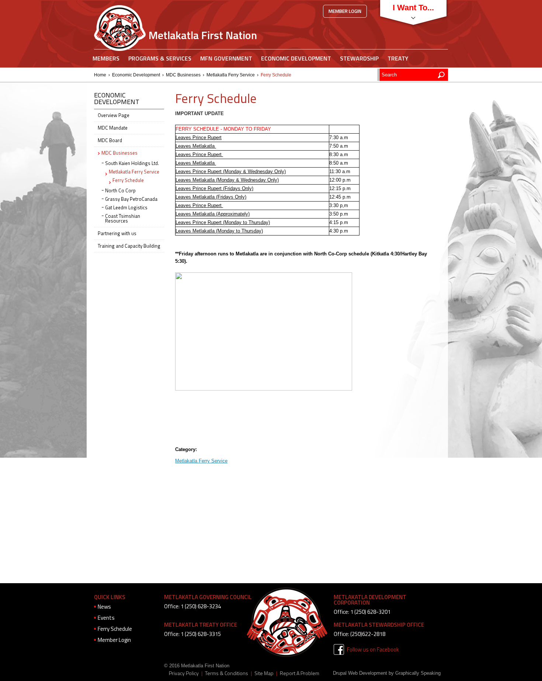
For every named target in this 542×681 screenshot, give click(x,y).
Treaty (398, 58)
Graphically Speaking (418, 673)
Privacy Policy (184, 673)
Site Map (264, 673)
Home (100, 75)
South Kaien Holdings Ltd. (132, 163)
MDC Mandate (113, 127)
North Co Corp (120, 190)
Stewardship (359, 58)
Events (106, 617)
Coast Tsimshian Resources (122, 218)
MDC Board (110, 140)
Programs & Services (159, 58)
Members (106, 58)
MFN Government (226, 58)
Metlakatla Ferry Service (230, 75)
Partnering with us (117, 233)
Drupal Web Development (360, 673)
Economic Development (296, 58)
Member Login (345, 11)
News (104, 606)
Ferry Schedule (128, 180)
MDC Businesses (183, 75)
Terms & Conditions (226, 673)
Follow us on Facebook (373, 649)
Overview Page (113, 115)
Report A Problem (299, 673)
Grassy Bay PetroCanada (131, 199)
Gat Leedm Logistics (126, 207)
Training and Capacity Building (129, 246)
